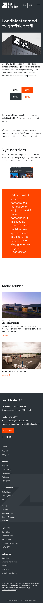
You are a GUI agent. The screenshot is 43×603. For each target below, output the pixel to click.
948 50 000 (13, 417)
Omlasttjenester (7, 496)
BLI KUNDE (8, 431)
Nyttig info (6, 528)
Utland (4, 447)
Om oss (5, 510)
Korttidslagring (7, 492)
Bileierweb (5, 569)
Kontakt (5, 521)
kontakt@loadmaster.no (18, 420)
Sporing (5, 565)
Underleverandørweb (10, 573)
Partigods (5, 455)
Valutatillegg (6, 539)
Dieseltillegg (6, 532)
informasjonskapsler (32, 583)
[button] (38, 5)
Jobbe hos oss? (8, 513)
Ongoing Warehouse (9, 562)
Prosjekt (5, 451)
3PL (3, 499)
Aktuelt (4, 506)
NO (24, 5)
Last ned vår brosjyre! (10, 543)
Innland (5, 462)
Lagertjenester (7, 488)
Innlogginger (7, 554)
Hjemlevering (6, 473)
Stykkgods (6, 481)
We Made (33, 600)
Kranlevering (6, 469)
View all (7, 383)
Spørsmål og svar (9, 517)
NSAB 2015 (6, 547)
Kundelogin (6, 558)
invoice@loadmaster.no (30, 424)
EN (30, 5)
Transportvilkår (7, 536)
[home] (10, 5)
